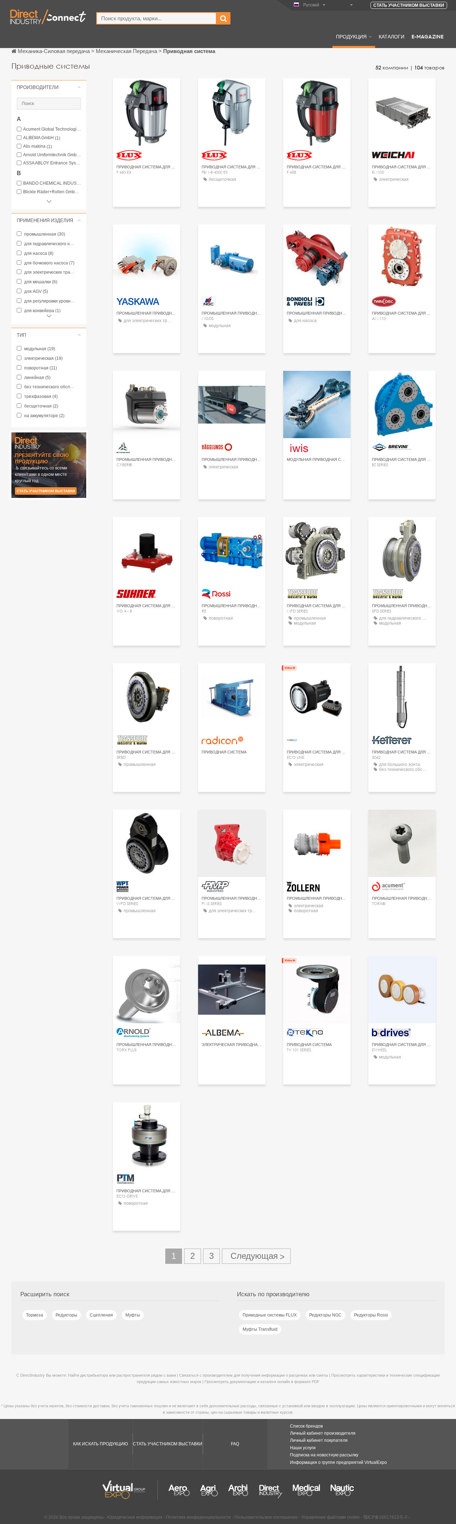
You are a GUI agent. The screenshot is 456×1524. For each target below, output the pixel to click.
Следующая (256, 1256)
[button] (49, 87)
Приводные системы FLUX (270, 1315)
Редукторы (66, 1315)
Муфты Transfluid (260, 1329)
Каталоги (391, 36)
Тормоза (34, 1315)
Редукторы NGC (325, 1315)
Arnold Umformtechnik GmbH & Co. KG (52, 155)
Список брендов (306, 1426)
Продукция (351, 36)
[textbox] (156, 18)
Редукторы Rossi (371, 1315)
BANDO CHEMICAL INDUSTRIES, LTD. (52, 183)
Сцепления (101, 1315)
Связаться (402, 90)
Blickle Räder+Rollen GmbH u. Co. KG (52, 192)
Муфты (132, 1315)
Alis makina (37, 146)
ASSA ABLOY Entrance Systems (52, 163)
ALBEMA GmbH (41, 138)
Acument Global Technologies (52, 129)
